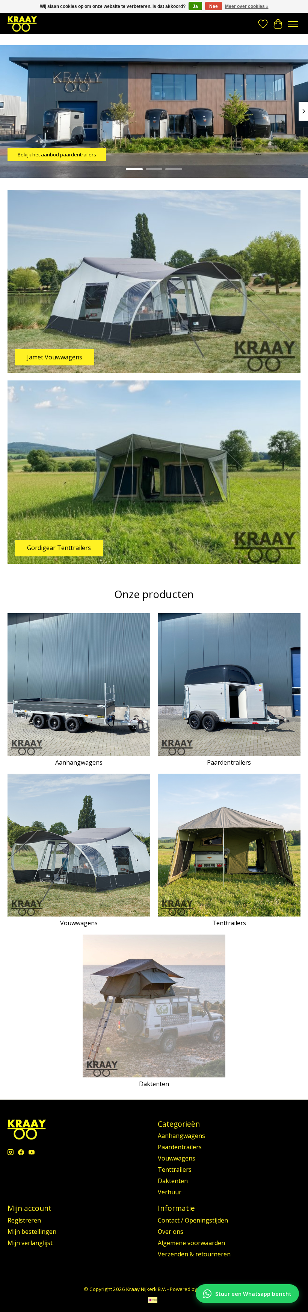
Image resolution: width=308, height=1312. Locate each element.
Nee (213, 6)
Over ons (170, 1231)
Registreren (24, 1220)
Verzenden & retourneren (194, 1254)
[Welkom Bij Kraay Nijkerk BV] (22, 24)
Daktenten (154, 1084)
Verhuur (169, 1192)
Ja (195, 6)
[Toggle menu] (292, 24)
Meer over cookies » (247, 6)
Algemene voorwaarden (191, 1243)
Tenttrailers (229, 923)
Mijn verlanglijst (30, 1243)
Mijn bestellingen (32, 1231)
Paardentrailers (229, 762)
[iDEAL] (152, 1300)
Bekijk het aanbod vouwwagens (54, 154)
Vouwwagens (79, 923)
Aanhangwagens (79, 762)
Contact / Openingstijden (193, 1220)
